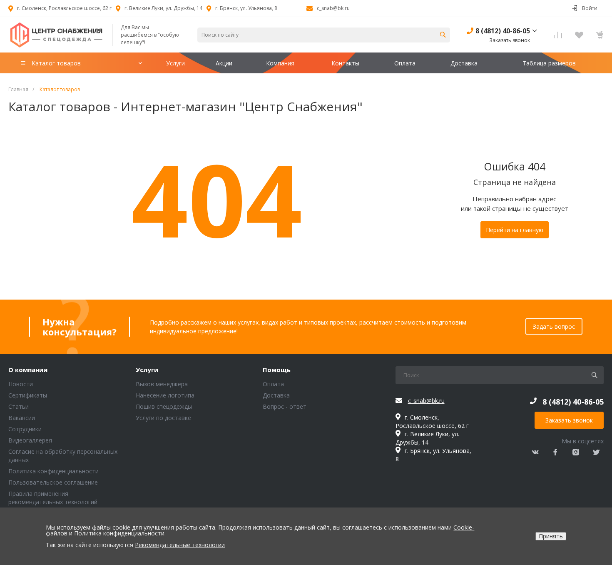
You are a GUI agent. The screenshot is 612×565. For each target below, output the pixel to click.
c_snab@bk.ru (333, 8)
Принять (551, 536)
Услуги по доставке (163, 418)
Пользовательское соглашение (53, 482)
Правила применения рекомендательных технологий (52, 498)
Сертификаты (27, 395)
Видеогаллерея (30, 440)
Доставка (276, 395)
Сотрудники (25, 429)
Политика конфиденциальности (53, 471)
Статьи (18, 406)
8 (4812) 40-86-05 (502, 30)
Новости (20, 384)
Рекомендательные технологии (180, 545)
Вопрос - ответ (284, 406)
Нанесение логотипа (165, 395)
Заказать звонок (569, 420)
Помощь (277, 370)
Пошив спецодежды (164, 406)
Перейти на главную (514, 230)
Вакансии (21, 418)
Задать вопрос (554, 326)
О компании (27, 370)
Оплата (273, 384)
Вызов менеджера (162, 384)
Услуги (147, 370)
